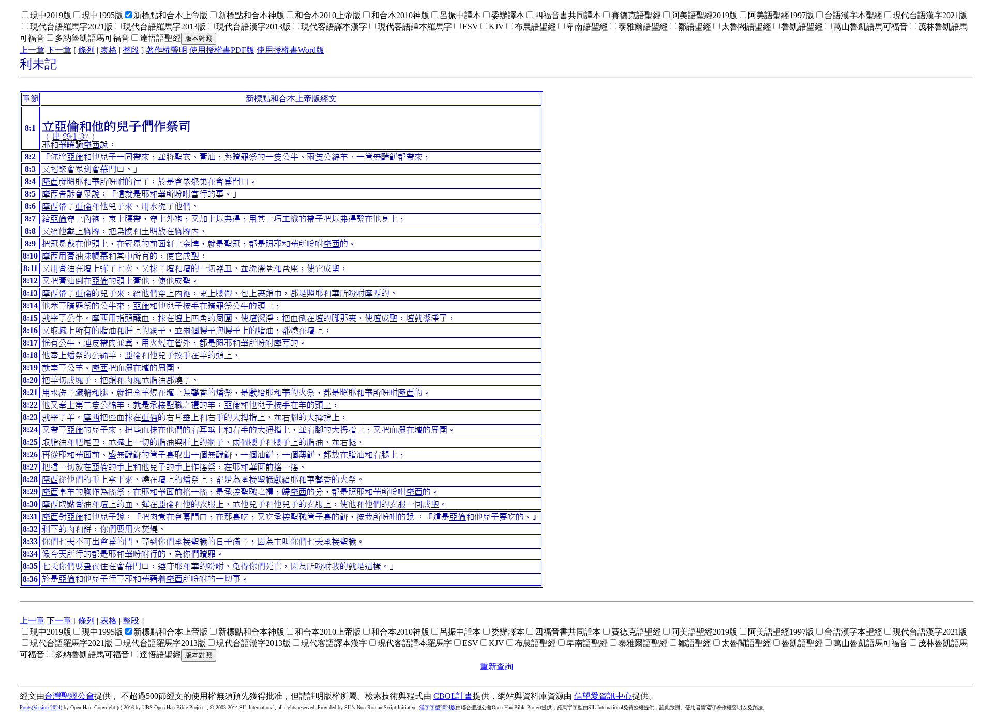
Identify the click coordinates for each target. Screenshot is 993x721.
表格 (108, 50)
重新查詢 (496, 666)
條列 (86, 50)
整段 (131, 50)
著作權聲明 (166, 50)
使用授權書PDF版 (221, 50)
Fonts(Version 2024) (41, 707)
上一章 (32, 50)
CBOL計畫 (453, 696)
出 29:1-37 (70, 136)
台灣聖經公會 (69, 696)
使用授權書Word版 (290, 50)
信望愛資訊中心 (603, 696)
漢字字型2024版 (437, 707)
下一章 (59, 50)
